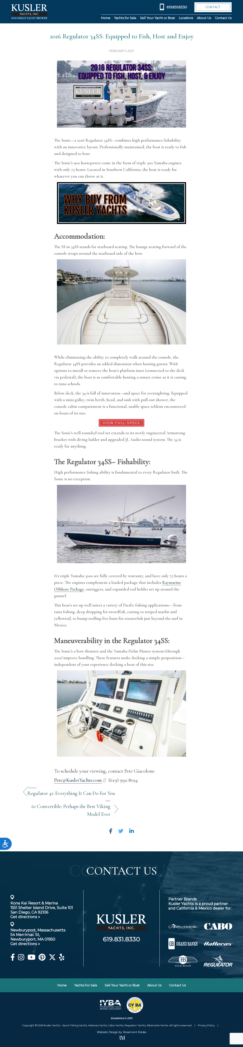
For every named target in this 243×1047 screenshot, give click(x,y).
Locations (186, 18)
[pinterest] (42, 959)
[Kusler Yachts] (121, 934)
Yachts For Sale (85, 985)
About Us (204, 18)
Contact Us (223, 18)
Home (105, 18)
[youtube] (32, 959)
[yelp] (61, 959)
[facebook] (12, 959)
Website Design (107, 1032)
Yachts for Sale (125, 18)
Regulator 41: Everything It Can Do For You (71, 793)
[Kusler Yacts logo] (29, 11)
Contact (213, 7)
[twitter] (52, 959)
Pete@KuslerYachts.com (78, 780)
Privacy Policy (206, 1025)
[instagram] (21, 959)
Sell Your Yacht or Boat (157, 18)
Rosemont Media (134, 1032)
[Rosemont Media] (121, 1039)
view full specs (121, 423)
